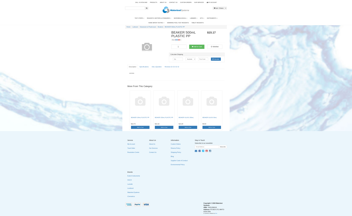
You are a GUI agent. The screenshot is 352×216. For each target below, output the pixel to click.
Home (128, 27)
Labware (193, 18)
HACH (129, 180)
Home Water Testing (155, 22)
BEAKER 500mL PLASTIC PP (175, 27)
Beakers (160, 27)
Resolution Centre (133, 152)
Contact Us (173, 2)
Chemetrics (131, 196)
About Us (163, 2)
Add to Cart (197, 47)
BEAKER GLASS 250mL (186, 117)
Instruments (212, 18)
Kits (201, 18)
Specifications (144, 67)
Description (132, 67)
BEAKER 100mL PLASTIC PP (140, 117)
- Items (219, 8)
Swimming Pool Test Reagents (178, 22)
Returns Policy (175, 148)
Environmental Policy (178, 164)
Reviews (168, 67)
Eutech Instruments (133, 176)
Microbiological (180, 18)
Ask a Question (157, 67)
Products (153, 2)
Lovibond (130, 188)
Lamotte (130, 184)
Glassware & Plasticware (148, 27)
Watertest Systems (133, 192)
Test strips (139, 18)
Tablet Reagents (197, 22)
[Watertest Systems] (176, 9)
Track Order (131, 148)
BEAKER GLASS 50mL (209, 117)
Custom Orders (185, 2)
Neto (216, 213)
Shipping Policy (176, 152)
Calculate (216, 59)
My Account (131, 144)
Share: (173, 40)
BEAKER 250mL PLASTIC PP (164, 117)
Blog (172, 156)
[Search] (146, 8)
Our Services (199, 2)
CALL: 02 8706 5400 (141, 2)
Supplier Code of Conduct (179, 160)
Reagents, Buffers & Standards (158, 18)
